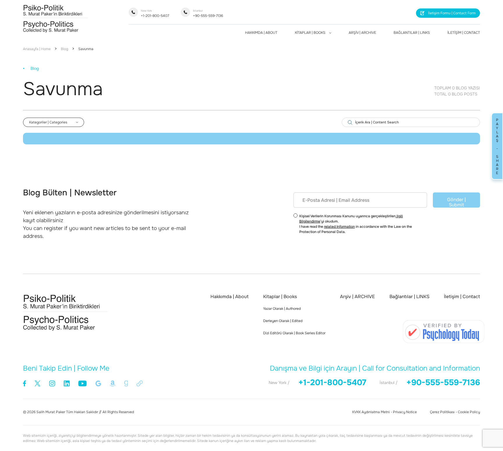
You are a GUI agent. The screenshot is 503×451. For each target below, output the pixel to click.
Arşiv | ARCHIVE (357, 296)
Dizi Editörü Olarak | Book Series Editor (294, 333)
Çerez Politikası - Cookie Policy (455, 412)
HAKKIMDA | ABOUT (261, 32)
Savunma (85, 49)
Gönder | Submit (456, 202)
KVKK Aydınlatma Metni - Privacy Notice (384, 412)
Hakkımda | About (229, 296)
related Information (339, 226)
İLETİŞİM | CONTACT (463, 32)
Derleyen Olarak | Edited (282, 321)
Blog (64, 49)
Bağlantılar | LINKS (409, 296)
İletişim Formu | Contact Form (452, 13)
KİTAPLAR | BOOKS (310, 32)
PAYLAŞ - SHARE (497, 146)
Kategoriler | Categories (48, 122)
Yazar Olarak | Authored (282, 308)
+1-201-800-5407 (155, 13)
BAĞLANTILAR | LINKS (412, 32)
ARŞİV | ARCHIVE (362, 32)
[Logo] (55, 31)
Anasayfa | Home (37, 49)
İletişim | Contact (462, 296)
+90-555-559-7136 (208, 13)
